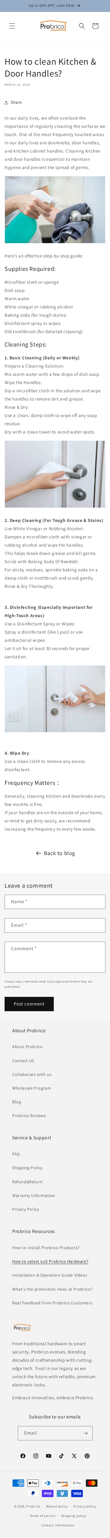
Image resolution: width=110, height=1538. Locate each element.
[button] (12, 26)
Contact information (57, 1525)
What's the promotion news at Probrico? (52, 1289)
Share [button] (16, 102)
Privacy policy (84, 1506)
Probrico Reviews (29, 1115)
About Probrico (27, 1046)
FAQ (16, 1154)
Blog (16, 1102)
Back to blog (59, 853)
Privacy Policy (25, 1209)
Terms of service (42, 1516)
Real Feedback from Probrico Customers (52, 1303)
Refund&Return (27, 1181)
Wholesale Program (31, 1088)
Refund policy (57, 1506)
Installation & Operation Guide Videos (49, 1275)
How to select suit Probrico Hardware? (50, 1261)
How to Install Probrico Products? (46, 1247)
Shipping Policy (27, 1167)
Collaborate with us (31, 1074)
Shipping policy (73, 1516)
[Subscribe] (85, 1433)
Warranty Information (33, 1195)
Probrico (33, 1506)
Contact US (23, 1060)
